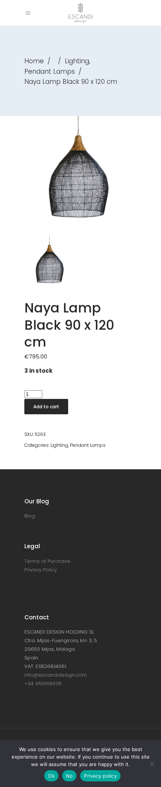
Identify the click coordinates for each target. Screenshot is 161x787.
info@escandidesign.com (55, 674)
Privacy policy (100, 776)
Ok (51, 776)
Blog (29, 515)
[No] (151, 763)
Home (34, 61)
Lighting (77, 61)
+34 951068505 (43, 683)
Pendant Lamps (49, 71)
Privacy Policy (40, 569)
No (69, 776)
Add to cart (46, 406)
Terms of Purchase (47, 561)
